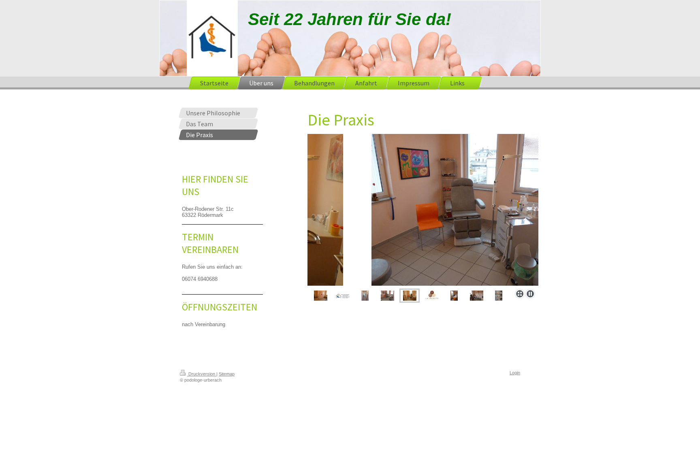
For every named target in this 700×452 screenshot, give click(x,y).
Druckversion (201, 373)
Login (515, 372)
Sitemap (227, 373)
